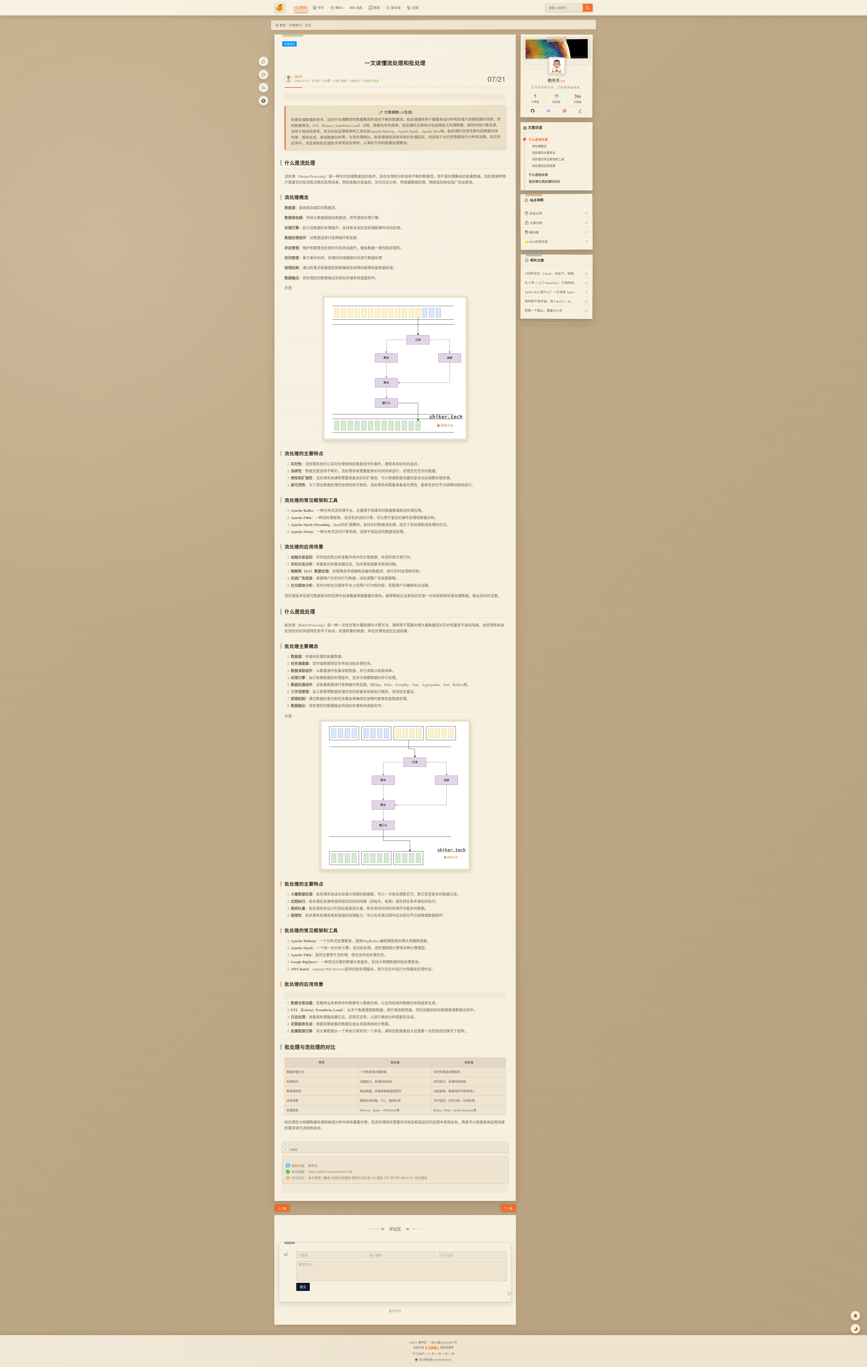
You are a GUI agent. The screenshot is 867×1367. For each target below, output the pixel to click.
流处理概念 (539, 146)
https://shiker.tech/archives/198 (330, 1171)
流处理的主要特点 (543, 152)
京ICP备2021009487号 (444, 1342)
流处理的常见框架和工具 (548, 159)
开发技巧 (295, 25)
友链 (415, 7)
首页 (283, 25)
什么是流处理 (538, 139)
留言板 (396, 7)
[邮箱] (564, 111)
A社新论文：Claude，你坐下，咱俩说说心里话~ (552, 273)
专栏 (321, 7)
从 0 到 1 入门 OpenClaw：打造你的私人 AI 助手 (552, 282)
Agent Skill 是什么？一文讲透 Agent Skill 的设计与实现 (552, 292)
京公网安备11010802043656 (435, 1359)
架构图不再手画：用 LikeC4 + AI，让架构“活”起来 (552, 301)
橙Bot (339, 7)
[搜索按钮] (588, 8)
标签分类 (535, 213)
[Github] (532, 110)
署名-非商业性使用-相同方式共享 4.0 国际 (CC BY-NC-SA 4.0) (368, 1177)
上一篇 (282, 1208)
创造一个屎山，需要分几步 (543, 310)
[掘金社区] (548, 111)
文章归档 (536, 223)
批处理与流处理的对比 (544, 181)
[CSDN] (580, 111)
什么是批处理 (538, 174)
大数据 (293, 1149)
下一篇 (508, 1208)
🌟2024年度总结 (536, 241)
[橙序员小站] (281, 7)
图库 (376, 7)
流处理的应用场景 (543, 165)
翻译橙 (534, 232)
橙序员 (299, 77)
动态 (359, 7)
